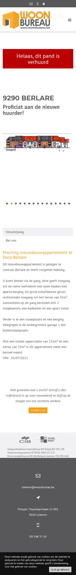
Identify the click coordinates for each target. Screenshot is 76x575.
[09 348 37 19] (38, 3)
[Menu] (69, 20)
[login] (44, 3)
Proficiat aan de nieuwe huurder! (31, 110)
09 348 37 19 (38, 536)
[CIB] (25, 440)
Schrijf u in (38, 410)
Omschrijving (15, 232)
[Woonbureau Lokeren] (26, 20)
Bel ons (11, 240)
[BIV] (47, 440)
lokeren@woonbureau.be (38, 487)
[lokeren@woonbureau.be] (31, 3)
